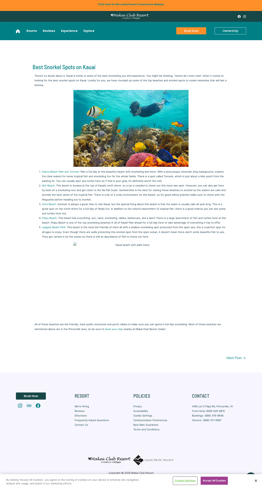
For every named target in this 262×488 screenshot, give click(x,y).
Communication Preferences (150, 420)
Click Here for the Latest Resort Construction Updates (131, 4)
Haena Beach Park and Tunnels (60, 171)
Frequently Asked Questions (92, 420)
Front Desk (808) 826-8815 (208, 410)
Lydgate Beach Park (53, 227)
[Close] (256, 480)
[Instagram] (244, 16)
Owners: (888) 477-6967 (207, 420)
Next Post (236, 358)
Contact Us (81, 424)
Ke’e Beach (48, 185)
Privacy (137, 406)
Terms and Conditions (146, 429)
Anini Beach (49, 204)
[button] (189, 30)
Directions (81, 415)
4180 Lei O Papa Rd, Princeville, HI (212, 406)
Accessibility (140, 410)
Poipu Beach (49, 217)
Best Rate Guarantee (145, 424)
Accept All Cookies (214, 480)
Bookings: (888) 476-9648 (207, 415)
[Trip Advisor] (29, 406)
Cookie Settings (142, 415)
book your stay (114, 329)
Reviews (80, 410)
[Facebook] (239, 16)
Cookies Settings (185, 480)
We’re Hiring (82, 406)
